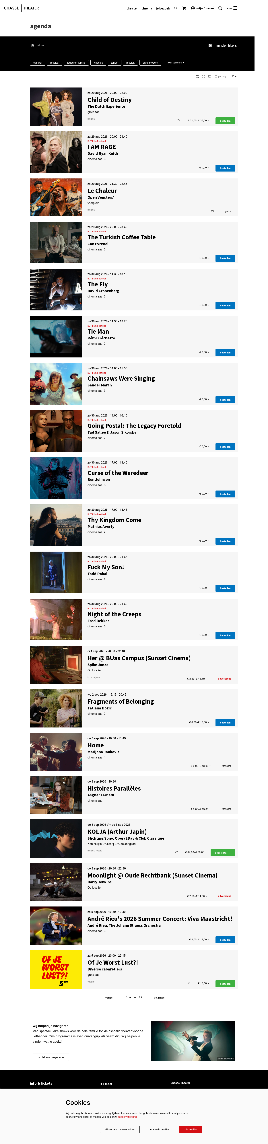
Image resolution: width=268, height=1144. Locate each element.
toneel (114, 62)
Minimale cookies (159, 1129)
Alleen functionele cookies (120, 1129)
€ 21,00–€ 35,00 (197, 120)
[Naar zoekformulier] (220, 8)
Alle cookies (191, 1129)
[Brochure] (210, 76)
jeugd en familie (76, 62)
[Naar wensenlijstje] (178, 120)
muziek (130, 62)
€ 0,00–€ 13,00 (198, 722)
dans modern (150, 62)
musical (54, 62)
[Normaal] (197, 76)
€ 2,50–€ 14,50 (196, 679)
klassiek (98, 62)
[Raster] (203, 76)
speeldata (221, 852)
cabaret (37, 62)
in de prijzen (94, 677)
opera (99, 851)
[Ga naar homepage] (21, 8)
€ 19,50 (202, 983)
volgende (159, 997)
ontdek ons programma (51, 1057)
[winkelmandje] (184, 8)
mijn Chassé (205, 8)
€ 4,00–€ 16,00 (198, 939)
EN (176, 8)
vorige (108, 997)
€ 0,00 (203, 167)
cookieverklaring (127, 1116)
